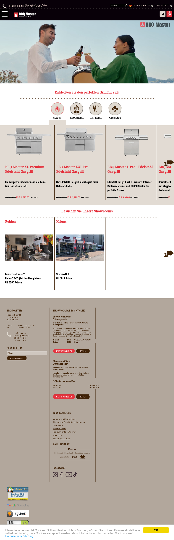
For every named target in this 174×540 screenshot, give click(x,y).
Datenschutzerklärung (19, 536)
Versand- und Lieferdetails (64, 419)
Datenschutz (58, 425)
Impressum (58, 435)
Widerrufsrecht (59, 428)
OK (156, 530)
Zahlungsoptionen (61, 438)
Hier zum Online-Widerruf (64, 432)
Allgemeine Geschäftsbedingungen (69, 422)
